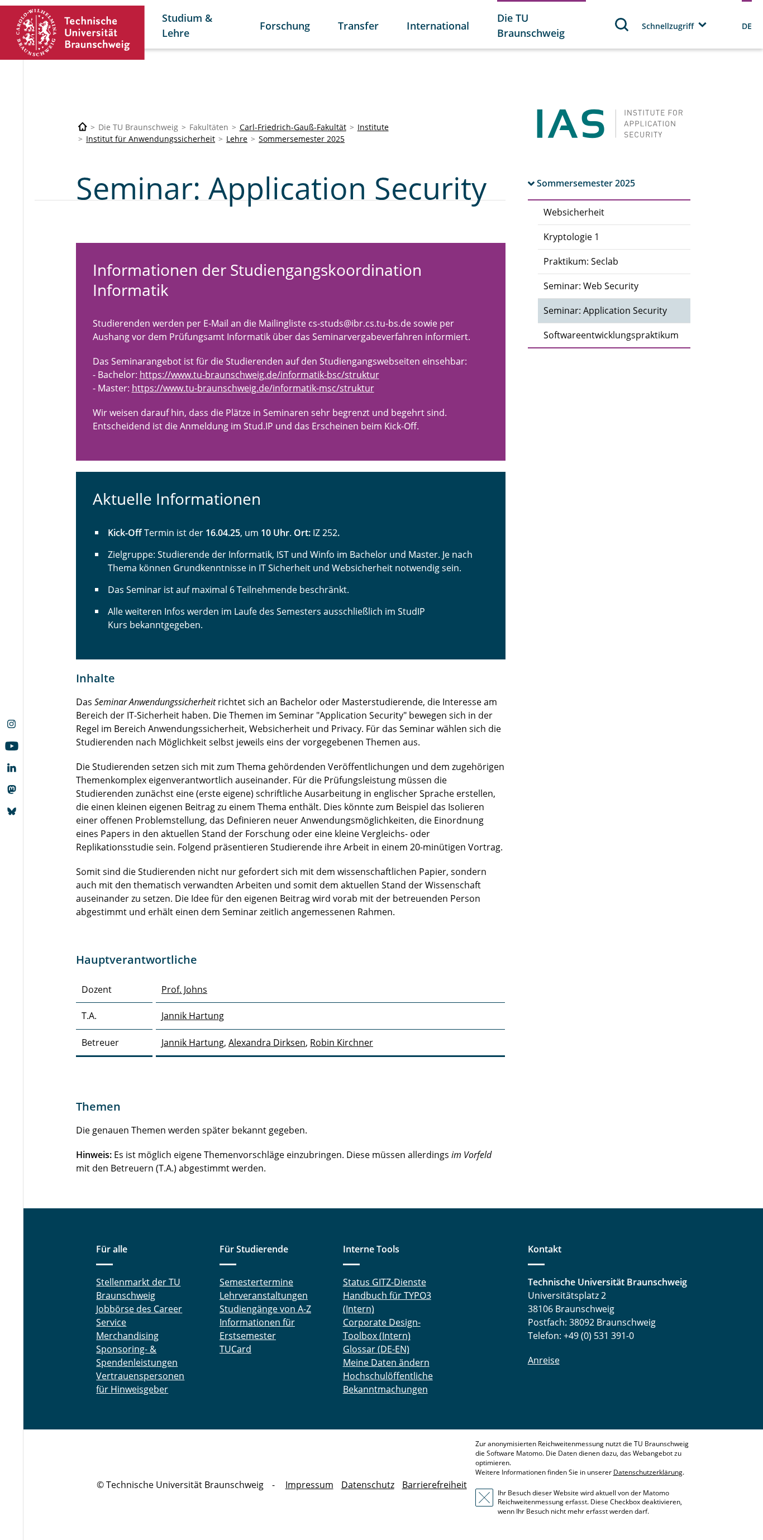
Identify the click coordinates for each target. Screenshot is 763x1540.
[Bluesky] (11, 812)
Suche (622, 24)
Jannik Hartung (192, 1016)
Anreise (544, 1360)
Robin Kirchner (341, 1042)
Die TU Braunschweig (531, 25)
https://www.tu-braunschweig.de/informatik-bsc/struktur (259, 375)
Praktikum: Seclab (580, 261)
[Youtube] (11, 747)
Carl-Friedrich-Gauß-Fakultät (293, 127)
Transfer (358, 25)
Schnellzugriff (668, 26)
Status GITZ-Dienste (384, 1282)
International (438, 25)
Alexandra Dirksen (267, 1042)
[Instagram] (11, 725)
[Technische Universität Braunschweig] (72, 33)
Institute (373, 127)
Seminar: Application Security (605, 310)
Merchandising (127, 1335)
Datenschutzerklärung (648, 1472)
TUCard (235, 1349)
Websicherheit (573, 212)
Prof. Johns (184, 989)
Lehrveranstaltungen (264, 1295)
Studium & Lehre (187, 25)
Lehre (236, 138)
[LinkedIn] (11, 769)
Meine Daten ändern (386, 1362)
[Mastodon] (11, 790)
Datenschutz (367, 1485)
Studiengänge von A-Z (265, 1309)
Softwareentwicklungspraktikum (611, 335)
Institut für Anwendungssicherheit (150, 138)
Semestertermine (256, 1282)
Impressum (309, 1485)
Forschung (285, 25)
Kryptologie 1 (571, 237)
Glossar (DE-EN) (376, 1349)
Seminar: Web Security (590, 286)
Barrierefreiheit (434, 1485)
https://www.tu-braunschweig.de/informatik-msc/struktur (253, 388)
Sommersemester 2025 (302, 138)
